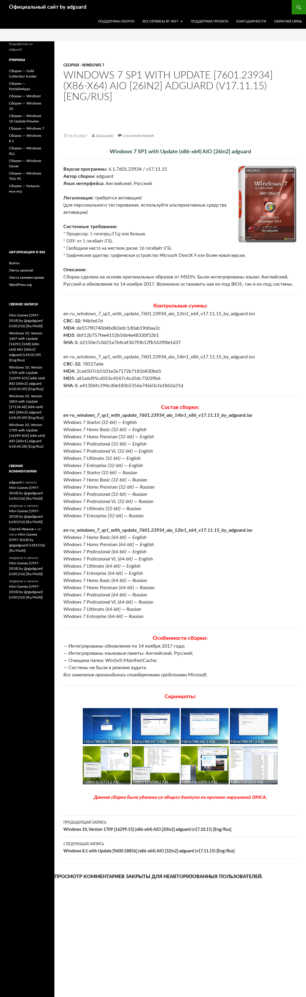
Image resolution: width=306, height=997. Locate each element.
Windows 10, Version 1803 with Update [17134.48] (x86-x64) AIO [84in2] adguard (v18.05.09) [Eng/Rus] (26, 406)
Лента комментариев (26, 277)
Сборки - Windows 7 (83, 65)
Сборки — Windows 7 (26, 128)
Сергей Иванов (21, 529)
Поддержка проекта (209, 21)
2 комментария (138, 136)
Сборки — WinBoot (25, 96)
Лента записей (21, 270)
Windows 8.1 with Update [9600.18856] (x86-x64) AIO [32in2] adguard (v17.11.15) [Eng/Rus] (149, 847)
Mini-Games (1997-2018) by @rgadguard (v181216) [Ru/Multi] (26, 320)
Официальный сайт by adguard (47, 7)
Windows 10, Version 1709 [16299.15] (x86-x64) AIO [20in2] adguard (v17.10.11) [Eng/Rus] (147, 826)
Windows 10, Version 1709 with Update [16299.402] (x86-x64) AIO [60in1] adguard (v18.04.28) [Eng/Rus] (27, 435)
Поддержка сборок (116, 21)
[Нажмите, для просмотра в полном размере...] (107, 742)
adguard (105, 136)
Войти (14, 263)
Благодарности (251, 21)
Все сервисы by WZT (160, 21)
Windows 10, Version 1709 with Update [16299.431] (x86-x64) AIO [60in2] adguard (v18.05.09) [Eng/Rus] (27, 378)
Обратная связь (288, 21)
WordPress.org (20, 285)
